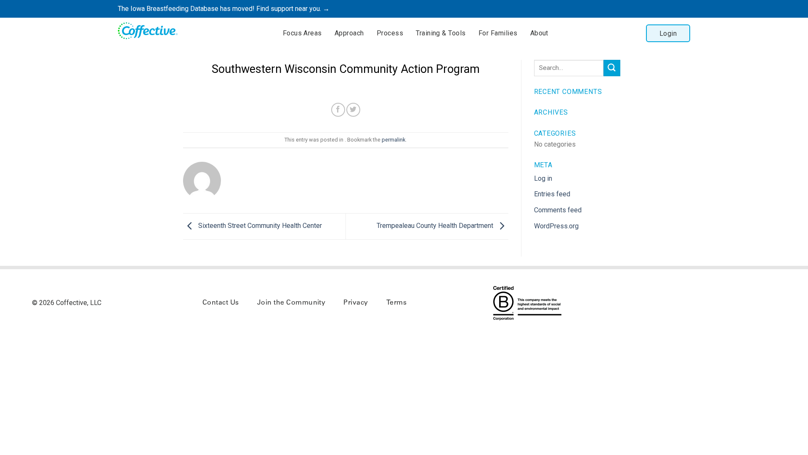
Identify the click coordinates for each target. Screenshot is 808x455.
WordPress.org (556, 226)
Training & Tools (441, 33)
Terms (396, 303)
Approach (349, 33)
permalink (393, 139)
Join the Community (291, 303)
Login (668, 33)
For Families (498, 33)
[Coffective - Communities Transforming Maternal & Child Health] (151, 32)
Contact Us (220, 303)
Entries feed (552, 194)
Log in (543, 178)
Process (390, 33)
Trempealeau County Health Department (436, 226)
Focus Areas (302, 33)
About (539, 33)
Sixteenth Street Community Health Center (259, 226)
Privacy (355, 303)
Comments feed (558, 210)
